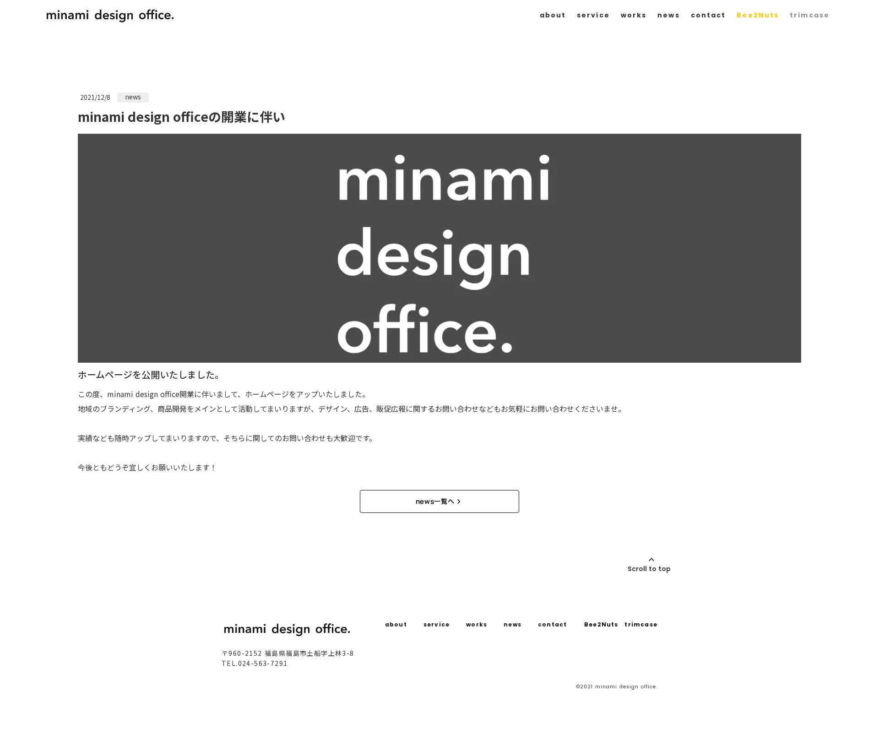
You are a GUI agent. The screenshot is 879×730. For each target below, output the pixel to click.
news (668, 15)
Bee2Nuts (758, 15)
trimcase (810, 15)
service (593, 15)
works (634, 15)
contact (708, 15)
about (553, 15)
